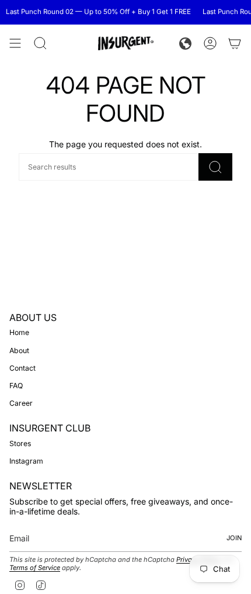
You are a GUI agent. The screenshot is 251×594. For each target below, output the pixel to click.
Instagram (26, 461)
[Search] (215, 167)
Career (21, 403)
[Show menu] (15, 43)
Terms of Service (34, 568)
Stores (20, 443)
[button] (185, 43)
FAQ (16, 385)
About (19, 350)
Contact (22, 368)
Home (19, 332)
